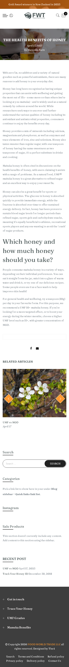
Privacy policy (14, 660)
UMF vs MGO (10, 422)
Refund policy (56, 656)
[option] (34, 399)
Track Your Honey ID (15, 573)
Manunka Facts (36, 49)
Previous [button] (8, 398)
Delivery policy (36, 660)
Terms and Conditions (31, 656)
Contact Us (54, 660)
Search (10, 656)
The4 (51, 648)
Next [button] (60, 398)
